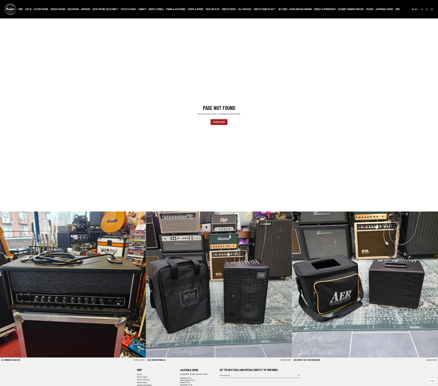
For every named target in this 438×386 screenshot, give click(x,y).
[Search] (422, 9)
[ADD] (142, 354)
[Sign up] (298, 375)
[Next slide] (288, 284)
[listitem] (397, 9)
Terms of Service (143, 380)
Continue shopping (219, 122)
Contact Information (144, 385)
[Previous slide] (149, 284)
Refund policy (142, 382)
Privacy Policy (142, 377)
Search (139, 374)
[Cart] (431, 9)
